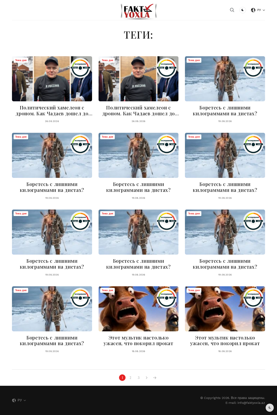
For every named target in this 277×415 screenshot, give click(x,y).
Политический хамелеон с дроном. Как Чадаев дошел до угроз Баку (52, 113)
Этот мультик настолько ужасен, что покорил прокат (138, 340)
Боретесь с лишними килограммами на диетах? (225, 110)
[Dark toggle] (242, 10)
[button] (232, 10)
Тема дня (21, 60)
